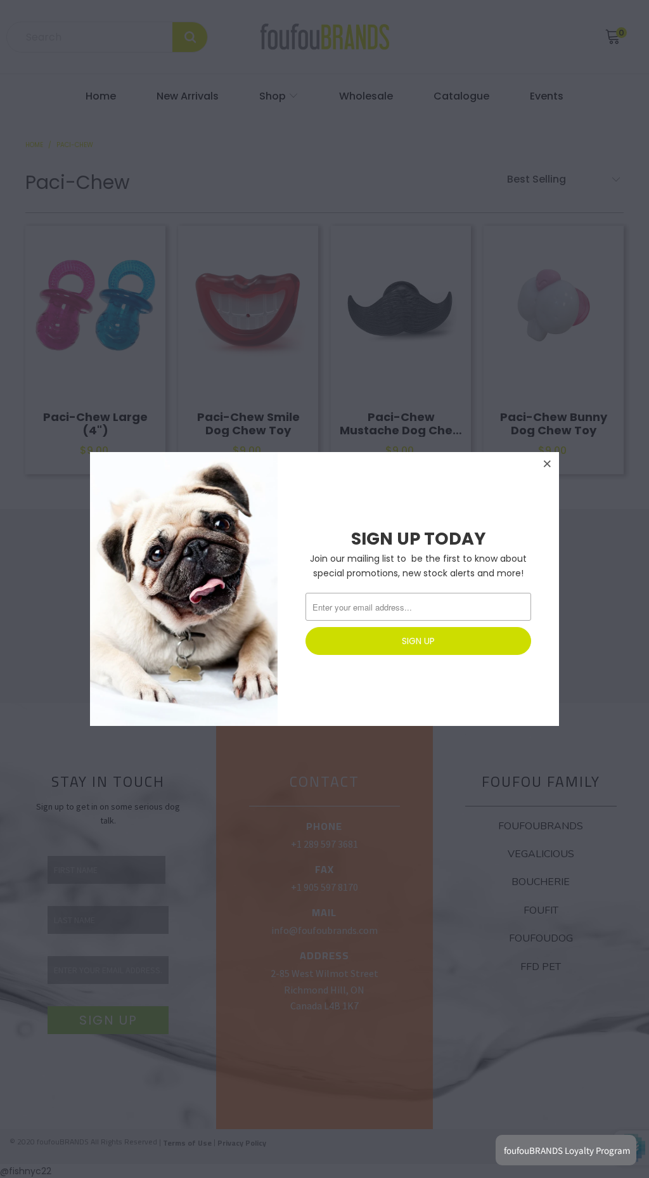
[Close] (547, 463)
